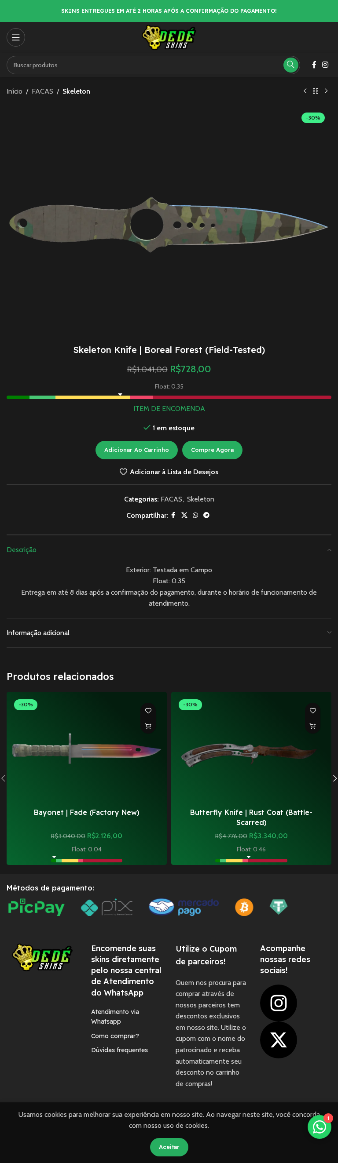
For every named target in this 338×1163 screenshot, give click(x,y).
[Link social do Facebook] (314, 65)
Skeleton (76, 91)
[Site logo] (169, 37)
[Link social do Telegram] (206, 515)
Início (14, 91)
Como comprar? (115, 1036)
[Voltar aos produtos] (315, 91)
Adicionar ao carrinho (136, 449)
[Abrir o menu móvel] (15, 37)
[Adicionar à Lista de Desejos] (148, 710)
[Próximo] (326, 91)
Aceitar (169, 1146)
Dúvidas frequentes (119, 1050)
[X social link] (184, 515)
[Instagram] (278, 1003)
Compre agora (212, 449)
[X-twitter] (278, 1039)
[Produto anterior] (305, 91)
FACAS (42, 91)
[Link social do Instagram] (325, 65)
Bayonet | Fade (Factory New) (87, 812)
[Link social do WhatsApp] (195, 515)
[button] (148, 726)
